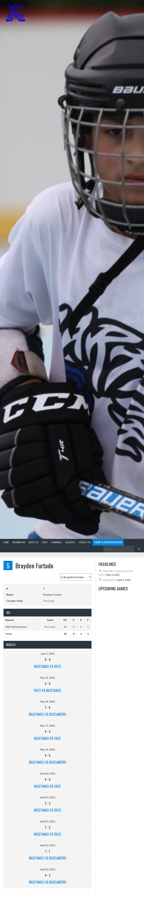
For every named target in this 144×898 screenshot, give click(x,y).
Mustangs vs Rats (47, 666)
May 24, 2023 (47, 701)
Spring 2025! (110, 579)
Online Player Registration (108, 542)
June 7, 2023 (47, 653)
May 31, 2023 (47, 677)
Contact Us (85, 542)
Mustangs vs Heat (47, 738)
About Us (33, 542)
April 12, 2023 (47, 845)
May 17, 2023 (47, 725)
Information (18, 542)
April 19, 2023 (47, 797)
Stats (45, 542)
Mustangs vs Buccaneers (47, 714)
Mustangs (48, 600)
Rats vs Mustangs (47, 690)
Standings (56, 542)
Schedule (70, 542)
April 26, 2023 (47, 773)
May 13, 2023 (47, 749)
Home (6, 542)
